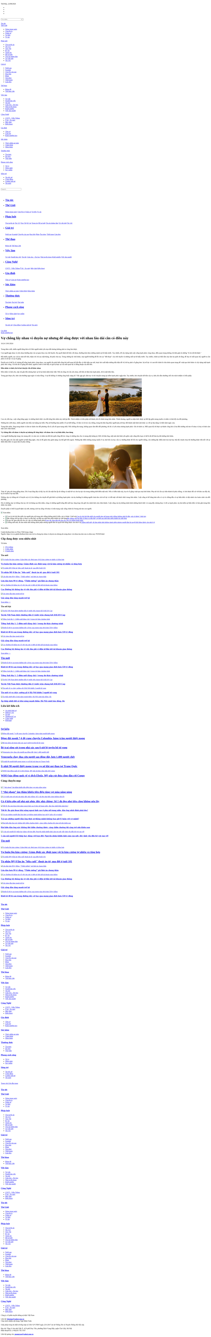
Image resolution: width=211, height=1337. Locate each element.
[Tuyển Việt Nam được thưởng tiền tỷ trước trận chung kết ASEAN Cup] (26, 611)
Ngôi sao (8, 68)
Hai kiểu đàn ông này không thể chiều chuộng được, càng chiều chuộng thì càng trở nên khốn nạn (45, 827)
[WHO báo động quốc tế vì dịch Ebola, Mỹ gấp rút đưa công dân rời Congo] (28, 771)
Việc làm (4, 95)
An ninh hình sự (11, 710)
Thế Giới (4, 25)
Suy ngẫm (8, 170)
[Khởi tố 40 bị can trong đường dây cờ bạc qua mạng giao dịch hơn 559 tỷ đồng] (29, 628)
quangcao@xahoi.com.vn (23, 1334)
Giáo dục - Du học (11, 105)
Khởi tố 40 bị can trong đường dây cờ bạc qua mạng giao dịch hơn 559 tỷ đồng (37, 632)
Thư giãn (8, 158)
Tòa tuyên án (9, 45)
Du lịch (7, 156)
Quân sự (8, 33)
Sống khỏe (9, 147)
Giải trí (3, 64)
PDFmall (8, 720)
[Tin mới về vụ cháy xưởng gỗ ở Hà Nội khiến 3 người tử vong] (23, 688)
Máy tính (8, 122)
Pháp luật (4, 41)
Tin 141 (8, 60)
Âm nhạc (8, 78)
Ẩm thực (8, 154)
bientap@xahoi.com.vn (15, 1319)
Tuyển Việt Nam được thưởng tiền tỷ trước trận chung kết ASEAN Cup (33, 615)
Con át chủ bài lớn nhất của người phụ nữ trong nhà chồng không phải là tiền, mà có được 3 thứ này (111, 516)
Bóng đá (8, 89)
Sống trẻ (4, 174)
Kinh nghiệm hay (11, 135)
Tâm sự (8, 132)
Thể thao (4, 86)
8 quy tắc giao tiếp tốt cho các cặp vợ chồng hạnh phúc (64, 520)
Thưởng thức (5, 151)
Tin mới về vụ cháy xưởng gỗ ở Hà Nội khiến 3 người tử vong (29, 692)
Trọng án (8, 52)
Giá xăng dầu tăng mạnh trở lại (15, 598)
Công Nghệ (5, 114)
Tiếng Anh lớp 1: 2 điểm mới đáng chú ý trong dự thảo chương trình (32, 623)
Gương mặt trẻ (10, 181)
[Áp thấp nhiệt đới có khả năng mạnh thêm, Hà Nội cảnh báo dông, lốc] (26, 697)
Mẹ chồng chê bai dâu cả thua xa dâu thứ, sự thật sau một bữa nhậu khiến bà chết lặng (97, 518)
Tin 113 (8, 47)
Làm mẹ (8, 134)
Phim (7, 76)
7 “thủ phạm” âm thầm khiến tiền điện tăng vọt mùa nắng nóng (36, 792)
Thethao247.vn (10, 716)
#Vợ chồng (9, 547)
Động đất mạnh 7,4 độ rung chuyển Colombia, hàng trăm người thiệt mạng (43, 738)
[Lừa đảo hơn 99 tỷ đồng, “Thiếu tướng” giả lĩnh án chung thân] (23, 577)
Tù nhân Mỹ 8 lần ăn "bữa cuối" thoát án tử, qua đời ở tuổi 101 (30, 572)
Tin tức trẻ (8, 177)
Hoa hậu (8, 74)
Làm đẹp (8, 82)
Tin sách (8, 183)
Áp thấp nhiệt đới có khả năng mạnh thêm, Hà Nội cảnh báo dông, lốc (33, 701)
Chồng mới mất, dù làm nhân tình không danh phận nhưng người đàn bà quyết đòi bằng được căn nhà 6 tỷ (118, 522)
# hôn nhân (9, 549)
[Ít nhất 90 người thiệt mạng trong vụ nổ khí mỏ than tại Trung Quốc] (25, 761)
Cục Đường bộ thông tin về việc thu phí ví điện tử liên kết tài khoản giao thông (36, 589)
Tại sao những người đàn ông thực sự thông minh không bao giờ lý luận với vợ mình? (40, 819)
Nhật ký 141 (9, 712)
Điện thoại (9, 124)
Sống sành (9, 168)
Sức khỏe (4, 139)
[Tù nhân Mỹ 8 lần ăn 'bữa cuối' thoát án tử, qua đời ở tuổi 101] (23, 568)
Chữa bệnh (9, 145)
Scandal (8, 70)
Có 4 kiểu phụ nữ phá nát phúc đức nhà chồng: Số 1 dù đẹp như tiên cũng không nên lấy (50, 801)
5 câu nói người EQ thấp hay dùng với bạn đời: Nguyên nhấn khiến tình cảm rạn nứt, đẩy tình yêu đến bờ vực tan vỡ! (54, 836)
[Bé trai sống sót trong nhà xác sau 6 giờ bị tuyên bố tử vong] (22, 743)
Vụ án (7, 37)
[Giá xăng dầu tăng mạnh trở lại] (12, 594)
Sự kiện (5, 728)
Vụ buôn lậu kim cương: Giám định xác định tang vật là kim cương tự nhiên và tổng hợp (41, 564)
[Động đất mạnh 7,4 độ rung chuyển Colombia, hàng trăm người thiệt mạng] (28, 733)
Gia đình (4, 128)
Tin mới (5, 658)
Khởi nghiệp (9, 109)
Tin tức (3, 23)
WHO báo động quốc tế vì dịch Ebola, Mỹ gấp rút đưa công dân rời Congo (43, 775)
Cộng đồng (9, 179)
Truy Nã (8, 49)
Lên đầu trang (13, 1083)
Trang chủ (4, 1083)
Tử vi (7, 166)
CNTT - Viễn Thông (12, 118)
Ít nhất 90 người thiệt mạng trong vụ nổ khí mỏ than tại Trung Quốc (39, 766)
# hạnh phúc (9, 551)
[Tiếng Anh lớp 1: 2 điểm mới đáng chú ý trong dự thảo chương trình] (25, 619)
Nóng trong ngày (11, 29)
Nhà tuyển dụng (10, 107)
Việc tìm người (10, 111)
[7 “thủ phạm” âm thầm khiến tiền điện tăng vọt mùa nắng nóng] (23, 787)
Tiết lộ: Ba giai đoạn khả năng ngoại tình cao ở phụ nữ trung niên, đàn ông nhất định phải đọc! (44, 810)
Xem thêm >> (6, 602)
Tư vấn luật (9, 58)
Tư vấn (7, 99)
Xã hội (7, 714)
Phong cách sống (7, 162)
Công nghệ (9, 718)
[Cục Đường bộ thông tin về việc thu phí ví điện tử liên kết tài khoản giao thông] (29, 585)
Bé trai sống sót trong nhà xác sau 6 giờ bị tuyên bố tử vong (34, 747)
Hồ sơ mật (8, 54)
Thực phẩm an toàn (12, 143)
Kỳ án (7, 51)
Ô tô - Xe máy (10, 120)
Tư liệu (7, 35)
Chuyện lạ (8, 31)
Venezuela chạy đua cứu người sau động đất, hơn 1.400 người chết (38, 756)
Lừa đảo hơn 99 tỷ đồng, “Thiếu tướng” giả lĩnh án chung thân (30, 581)
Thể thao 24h (10, 91)
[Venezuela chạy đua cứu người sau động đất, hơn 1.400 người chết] (25, 752)
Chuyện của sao (10, 72)
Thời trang (9, 80)
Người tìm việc (10, 101)
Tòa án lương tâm (11, 56)
